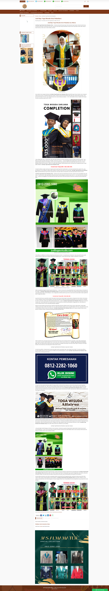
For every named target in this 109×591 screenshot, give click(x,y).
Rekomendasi (55, 518)
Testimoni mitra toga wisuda (36, 12)
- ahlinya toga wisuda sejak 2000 (54, 587)
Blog (52, 12)
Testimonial (47, 12)
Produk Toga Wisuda (24, 12)
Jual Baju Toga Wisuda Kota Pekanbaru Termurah (45, 512)
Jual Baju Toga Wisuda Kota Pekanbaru (48, 18)
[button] (86, 6)
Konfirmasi (72, 10)
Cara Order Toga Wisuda (32, 10)
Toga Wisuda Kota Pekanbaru (57, 512)
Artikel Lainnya (47, 518)
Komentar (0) (39, 518)
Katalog (55, 10)
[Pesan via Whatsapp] (84, 1)
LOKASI (77, 10)
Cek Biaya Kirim (43, 10)
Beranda (23, 10)
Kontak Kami (22, 1)
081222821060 (31, 1)
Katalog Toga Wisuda (63, 10)
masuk (41, 526)
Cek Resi (50, 10)
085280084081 (48, 1)
